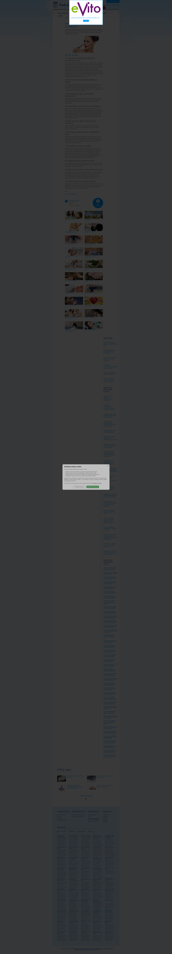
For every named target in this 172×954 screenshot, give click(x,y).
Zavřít (86, 20)
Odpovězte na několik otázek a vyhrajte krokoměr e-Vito (85, 17)
